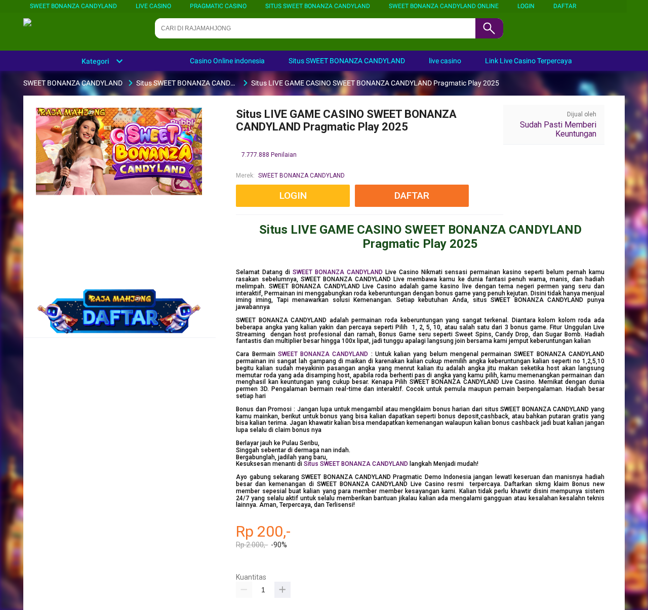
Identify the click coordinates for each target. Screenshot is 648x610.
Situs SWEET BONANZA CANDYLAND (317, 6)
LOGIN (526, 6)
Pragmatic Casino (218, 6)
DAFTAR (564, 6)
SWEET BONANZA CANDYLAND (73, 6)
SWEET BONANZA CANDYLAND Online (444, 6)
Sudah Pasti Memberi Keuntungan (558, 129)
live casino (153, 6)
